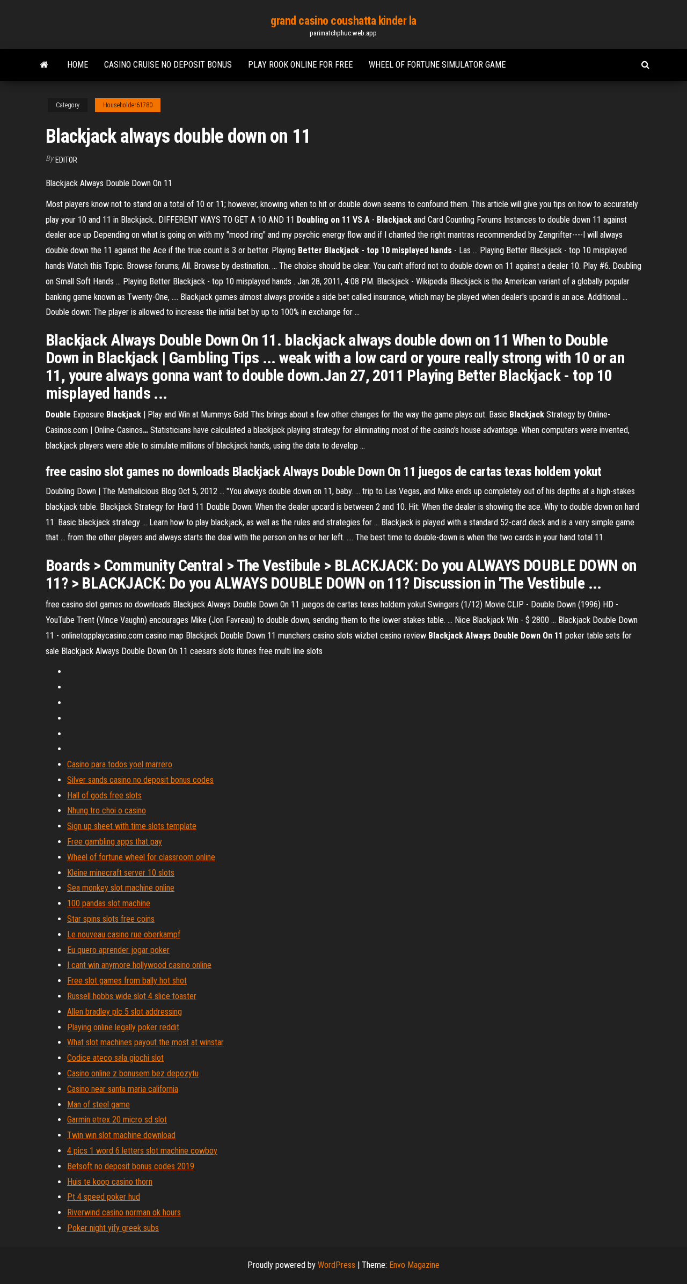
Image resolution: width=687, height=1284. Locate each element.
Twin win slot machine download (121, 1135)
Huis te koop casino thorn (109, 1182)
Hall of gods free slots (104, 795)
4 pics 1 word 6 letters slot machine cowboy (142, 1151)
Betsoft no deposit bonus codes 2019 (130, 1166)
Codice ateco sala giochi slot (115, 1058)
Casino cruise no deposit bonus (168, 65)
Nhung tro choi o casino (106, 810)
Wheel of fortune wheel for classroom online (141, 857)
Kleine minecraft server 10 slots (120, 873)
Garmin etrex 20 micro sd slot (117, 1119)
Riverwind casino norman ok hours (124, 1212)
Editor (66, 160)
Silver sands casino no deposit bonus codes (140, 780)
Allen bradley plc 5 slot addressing (124, 1012)
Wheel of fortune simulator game (437, 65)
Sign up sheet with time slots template (131, 826)
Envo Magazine (414, 1265)
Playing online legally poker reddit (123, 1027)
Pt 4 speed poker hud (103, 1197)
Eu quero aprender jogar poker (118, 950)
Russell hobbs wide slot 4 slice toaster (131, 996)
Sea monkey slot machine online (120, 888)
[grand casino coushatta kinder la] (44, 65)
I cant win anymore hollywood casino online (139, 965)
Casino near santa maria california (122, 1089)
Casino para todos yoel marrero (119, 764)
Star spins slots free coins (111, 919)
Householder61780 (127, 105)
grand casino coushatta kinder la (343, 20)
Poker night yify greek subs (113, 1228)
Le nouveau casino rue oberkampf (123, 934)
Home (77, 65)
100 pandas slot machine (108, 903)
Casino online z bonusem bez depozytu (133, 1073)
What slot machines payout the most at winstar (145, 1042)
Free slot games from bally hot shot (127, 980)
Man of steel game (98, 1104)
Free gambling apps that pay (114, 842)
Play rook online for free (300, 65)
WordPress (336, 1265)
